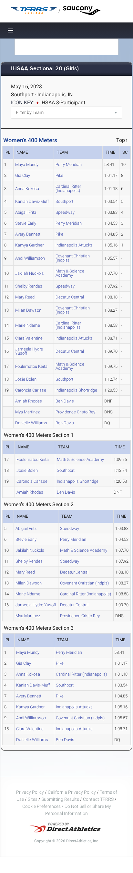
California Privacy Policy (72, 792)
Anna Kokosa (27, 188)
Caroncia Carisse (30, 390)
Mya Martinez (27, 412)
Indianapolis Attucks (74, 245)
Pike (59, 175)
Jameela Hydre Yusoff (29, 351)
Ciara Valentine (29, 338)
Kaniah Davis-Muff (32, 201)
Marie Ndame (27, 325)
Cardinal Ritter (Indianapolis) (68, 188)
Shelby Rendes (28, 286)
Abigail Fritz (25, 212)
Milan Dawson (28, 310)
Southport (64, 201)
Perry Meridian (69, 164)
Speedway (65, 212)
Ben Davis (65, 401)
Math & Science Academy (70, 273)
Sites (32, 799)
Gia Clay (22, 175)
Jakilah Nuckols (29, 273)
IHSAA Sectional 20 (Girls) (45, 69)
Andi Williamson (30, 258)
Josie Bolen (25, 379)
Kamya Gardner (29, 245)
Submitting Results (60, 799)
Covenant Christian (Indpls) (73, 258)
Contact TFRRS (99, 799)
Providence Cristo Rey (75, 412)
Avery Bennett (27, 234)
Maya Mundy (26, 164)
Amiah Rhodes (28, 401)
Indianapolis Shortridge (76, 390)
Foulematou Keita (31, 366)
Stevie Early (25, 223)
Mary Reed (25, 297)
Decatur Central (70, 297)
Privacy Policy (30, 792)
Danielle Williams (31, 422)
